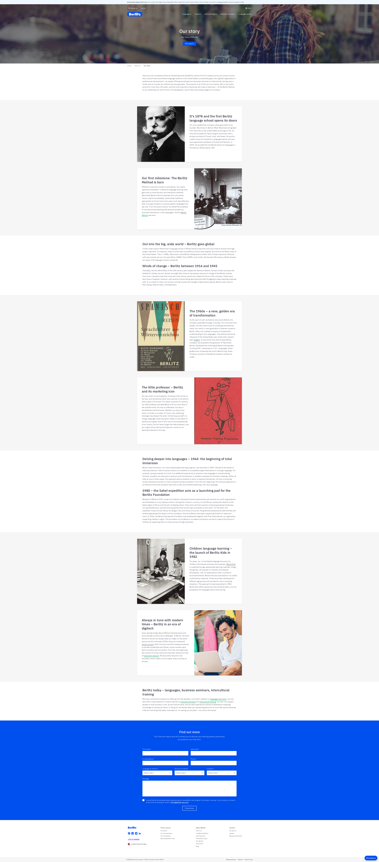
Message (145, 779)
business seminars (188, 702)
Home (129, 66)
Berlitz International (235, 836)
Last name (195, 749)
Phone (194, 759)
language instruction (218, 699)
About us (137, 66)
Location (210, 769)
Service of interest (181, 769)
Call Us (143, 8)
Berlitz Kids (231, 564)
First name (146, 749)
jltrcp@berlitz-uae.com (180, 802)
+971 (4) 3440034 (133, 839)
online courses (148, 644)
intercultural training (208, 702)
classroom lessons (151, 656)
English (197, 340)
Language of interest (150, 769)
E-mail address (148, 759)
